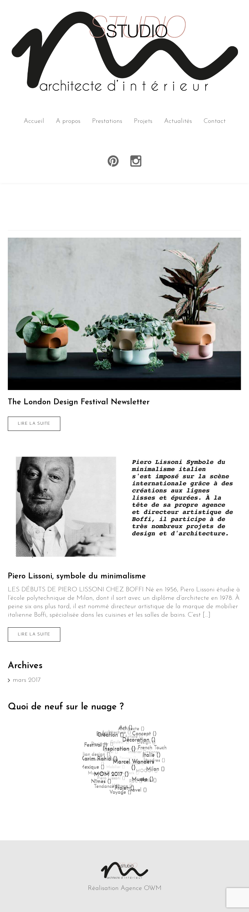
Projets (143, 121)
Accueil (34, 121)
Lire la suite (34, 423)
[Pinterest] (113, 161)
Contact (215, 121)
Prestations (107, 121)
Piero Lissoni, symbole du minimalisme (77, 576)
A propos (68, 121)
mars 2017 (27, 680)
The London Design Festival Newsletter (78, 402)
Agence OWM (141, 888)
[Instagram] (135, 161)
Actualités (178, 121)
